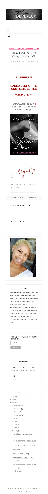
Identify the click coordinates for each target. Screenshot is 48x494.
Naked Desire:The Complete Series (24, 48)
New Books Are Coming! (21, 454)
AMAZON (19, 103)
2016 (13, 399)
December (17, 406)
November (17, 409)
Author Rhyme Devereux (19, 61)
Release (32, 192)
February (17, 471)
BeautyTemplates (25, 488)
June (15, 425)
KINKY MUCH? (17, 449)
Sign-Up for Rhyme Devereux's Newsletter (23, 338)
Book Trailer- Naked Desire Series (24, 445)
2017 (13, 396)
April (15, 431)
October (16, 412)
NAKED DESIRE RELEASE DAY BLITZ (24, 441)
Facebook (24, 371)
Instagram (33, 371)
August (16, 418)
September (17, 415)
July (15, 421)
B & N (30, 103)
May (15, 428)
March (16, 468)
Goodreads (14, 371)
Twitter (14, 379)
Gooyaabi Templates (24, 491)
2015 (13, 402)
